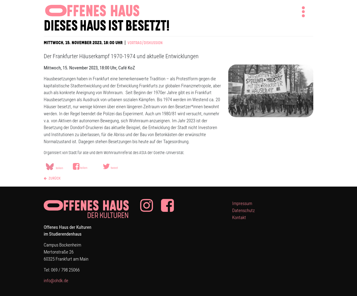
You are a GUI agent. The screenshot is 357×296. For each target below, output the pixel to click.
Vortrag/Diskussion (145, 43)
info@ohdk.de (56, 280)
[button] (86, 166)
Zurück (54, 178)
